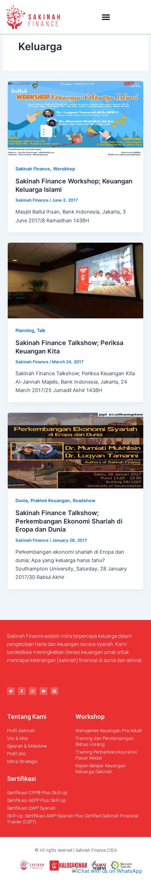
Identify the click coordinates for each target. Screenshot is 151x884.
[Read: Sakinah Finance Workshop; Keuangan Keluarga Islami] (75, 118)
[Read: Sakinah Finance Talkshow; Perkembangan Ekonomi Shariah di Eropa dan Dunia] (75, 450)
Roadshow (84, 500)
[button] (105, 17)
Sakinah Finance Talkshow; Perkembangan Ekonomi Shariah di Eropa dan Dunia (69, 521)
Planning (24, 330)
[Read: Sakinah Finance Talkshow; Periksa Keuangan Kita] (75, 280)
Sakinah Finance (32, 168)
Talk (41, 330)
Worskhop (64, 168)
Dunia (21, 500)
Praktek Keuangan (50, 500)
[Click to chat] (107, 871)
